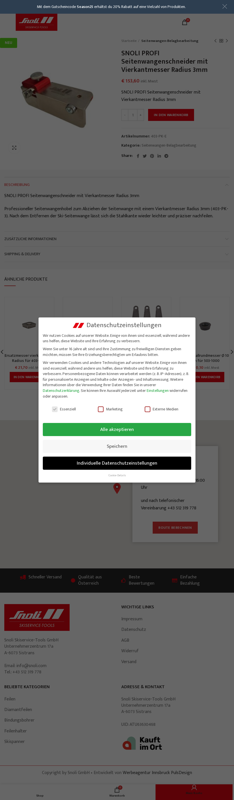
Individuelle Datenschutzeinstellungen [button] (117, 463)
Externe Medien (165, 409)
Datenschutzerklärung (61, 390)
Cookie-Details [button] (117, 475)
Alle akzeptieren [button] (117, 429)
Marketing (114, 409)
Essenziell (68, 409)
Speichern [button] (117, 446)
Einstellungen (158, 390)
